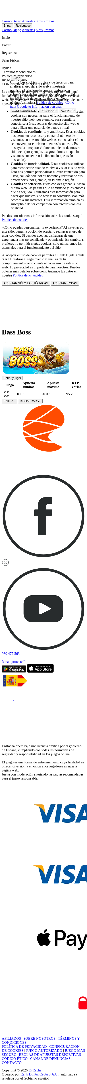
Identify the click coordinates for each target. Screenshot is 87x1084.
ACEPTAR (68, 111)
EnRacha (35, 1070)
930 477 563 (11, 654)
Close (16, 78)
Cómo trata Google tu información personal (42, 104)
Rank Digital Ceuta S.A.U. (40, 1074)
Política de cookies (15, 220)
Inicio (6, 37)
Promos (49, 21)
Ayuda (7, 68)
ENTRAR (9, 401)
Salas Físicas (11, 60)
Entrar (7, 25)
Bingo (16, 21)
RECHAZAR (48, 111)
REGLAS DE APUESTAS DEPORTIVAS (50, 1054)
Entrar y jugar (12, 378)
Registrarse (23, 25)
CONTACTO (12, 1063)
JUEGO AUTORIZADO (44, 1050)
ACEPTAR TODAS (65, 283)
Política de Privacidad (28, 275)
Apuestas (28, 21)
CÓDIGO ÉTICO (15, 1058)
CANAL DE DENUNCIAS (50, 1058)
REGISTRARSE (30, 401)
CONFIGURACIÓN (24, 111)
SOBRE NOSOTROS (39, 1038)
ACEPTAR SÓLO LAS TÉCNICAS (26, 283)
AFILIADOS (11, 1038)
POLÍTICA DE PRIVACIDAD (24, 1046)
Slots (39, 21)
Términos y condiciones (18, 72)
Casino (7, 21)
